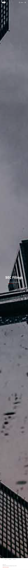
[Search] (19, 2)
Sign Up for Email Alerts (14, 282)
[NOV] (4, 2)
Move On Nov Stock (6, 567)
